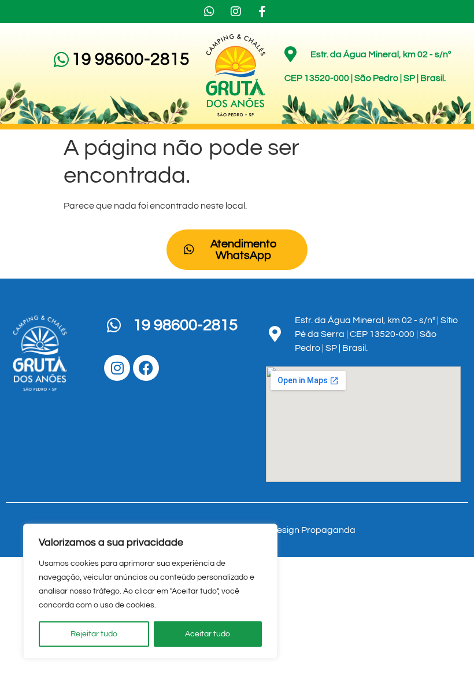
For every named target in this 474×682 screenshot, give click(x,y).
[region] (150, 591)
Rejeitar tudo (94, 634)
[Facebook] (146, 368)
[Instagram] (117, 368)
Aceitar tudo (207, 634)
